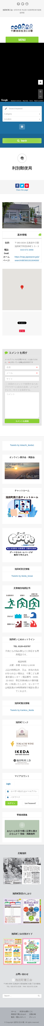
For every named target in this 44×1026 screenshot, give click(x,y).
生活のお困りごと (26, 1011)
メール (9, 373)
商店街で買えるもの (18, 1014)
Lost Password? (30, 803)
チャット (32, 1017)
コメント (10, 394)
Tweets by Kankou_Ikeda (22, 710)
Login (8, 783)
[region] (22, 72)
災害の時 (32, 1014)
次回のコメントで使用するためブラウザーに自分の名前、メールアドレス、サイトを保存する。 (21, 387)
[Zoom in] (40, 91)
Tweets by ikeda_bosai (22, 576)
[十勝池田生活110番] (22, 27)
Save (22, 331)
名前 (8, 367)
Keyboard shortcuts (16, 100)
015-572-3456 (26, 250)
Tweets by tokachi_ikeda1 (22, 445)
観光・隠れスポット (18, 1017)
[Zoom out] (40, 96)
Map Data (25, 100)
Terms (31, 100)
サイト (9, 379)
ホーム (13, 1011)
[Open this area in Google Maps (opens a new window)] (4, 100)
